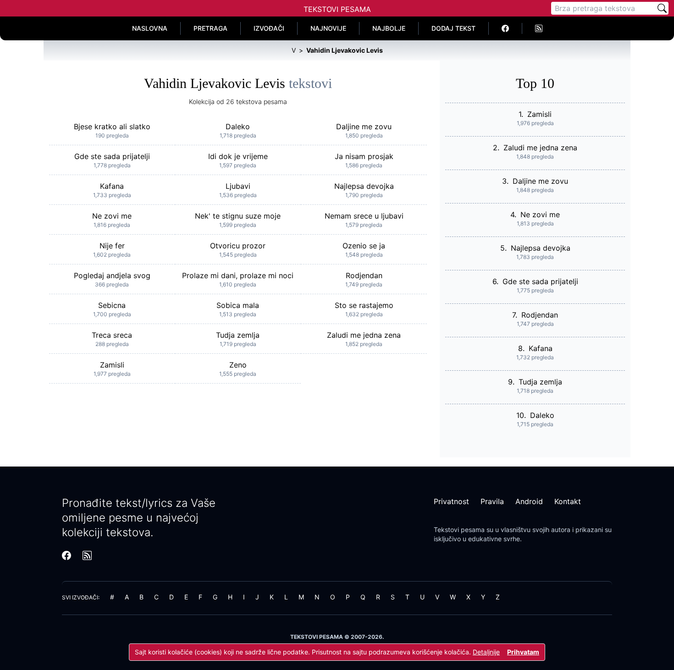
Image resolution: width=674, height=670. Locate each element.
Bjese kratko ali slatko (112, 126)
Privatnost (451, 501)
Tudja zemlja (238, 335)
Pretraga (210, 28)
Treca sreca (112, 335)
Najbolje (388, 28)
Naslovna (149, 28)
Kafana (112, 186)
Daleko (238, 126)
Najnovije (328, 28)
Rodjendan (364, 275)
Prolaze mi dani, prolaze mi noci (237, 275)
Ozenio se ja (364, 245)
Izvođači (269, 28)
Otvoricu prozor (237, 245)
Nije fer (112, 245)
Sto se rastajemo (364, 305)
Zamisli (112, 364)
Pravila (492, 501)
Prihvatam (523, 652)
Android (529, 501)
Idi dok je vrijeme (238, 156)
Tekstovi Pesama (337, 9)
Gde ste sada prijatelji (112, 156)
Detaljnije (486, 652)
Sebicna (112, 305)
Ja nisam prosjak (364, 156)
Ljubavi (238, 186)
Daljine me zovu (364, 126)
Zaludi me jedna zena (364, 335)
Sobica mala (237, 305)
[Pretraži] (662, 8)
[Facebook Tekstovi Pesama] (505, 28)
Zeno (238, 364)
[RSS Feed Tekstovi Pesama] (538, 28)
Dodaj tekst (453, 28)
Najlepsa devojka (364, 186)
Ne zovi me (112, 215)
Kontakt (567, 501)
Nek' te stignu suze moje (238, 215)
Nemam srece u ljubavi (364, 215)
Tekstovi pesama (459, 529)
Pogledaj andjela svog (112, 275)
